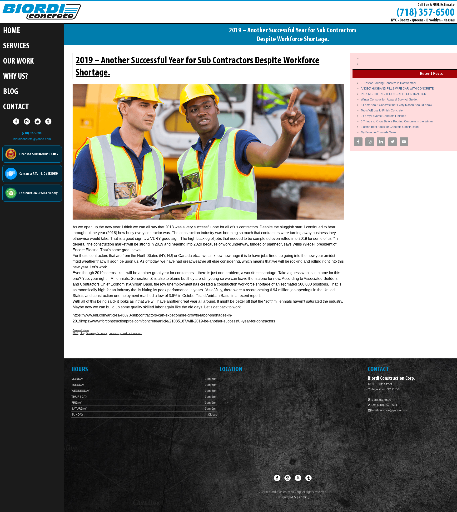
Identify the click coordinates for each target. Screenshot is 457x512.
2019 (75, 333)
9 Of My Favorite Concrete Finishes (383, 116)
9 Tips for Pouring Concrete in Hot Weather (388, 83)
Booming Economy (96, 333)
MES (293, 497)
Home (11, 31)
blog (82, 333)
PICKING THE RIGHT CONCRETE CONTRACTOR (393, 94)
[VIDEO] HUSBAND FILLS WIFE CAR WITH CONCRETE (397, 88)
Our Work (18, 61)
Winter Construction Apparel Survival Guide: (389, 99)
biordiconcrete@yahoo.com (32, 139)
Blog (10, 92)
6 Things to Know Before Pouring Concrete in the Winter (397, 121)
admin (303, 497)
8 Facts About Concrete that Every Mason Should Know (396, 105)
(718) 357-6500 (426, 12)
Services (16, 46)
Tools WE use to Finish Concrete (382, 110)
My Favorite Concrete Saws (378, 132)
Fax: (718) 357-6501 (383, 405)
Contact (16, 107)
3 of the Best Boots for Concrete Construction (390, 127)
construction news (131, 333)
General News (81, 330)
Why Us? (15, 77)
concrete (114, 333)
